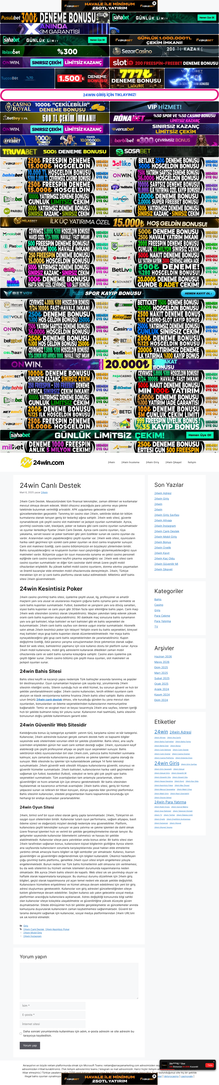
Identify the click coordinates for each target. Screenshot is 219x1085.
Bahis (157, 599)
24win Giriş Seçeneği (163, 769)
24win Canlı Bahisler (162, 750)
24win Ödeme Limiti (185, 815)
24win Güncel (178, 769)
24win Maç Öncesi (182, 785)
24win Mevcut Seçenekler (164, 789)
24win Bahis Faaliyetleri (164, 742)
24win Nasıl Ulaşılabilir (179, 794)
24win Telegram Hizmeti (183, 811)
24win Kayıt (161, 553)
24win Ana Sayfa (174, 738)
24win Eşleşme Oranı (183, 758)
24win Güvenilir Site (162, 777)
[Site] (54, 163)
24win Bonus (162, 542)
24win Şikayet (173, 462)
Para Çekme (162, 615)
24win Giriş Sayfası (166, 515)
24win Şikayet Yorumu (163, 827)
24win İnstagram (32, 936)
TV (156, 626)
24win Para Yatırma (170, 802)
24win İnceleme (130, 462)
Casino (158, 604)
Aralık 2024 (161, 689)
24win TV (158, 815)
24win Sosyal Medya (179, 807)
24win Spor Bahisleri (162, 811)
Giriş (25, 925)
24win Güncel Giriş (162, 773)
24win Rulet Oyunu (162, 807)
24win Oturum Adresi (163, 798)
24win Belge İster (161, 746)
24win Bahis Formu (183, 742)
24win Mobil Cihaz (184, 789)
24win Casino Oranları (181, 754)
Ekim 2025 (161, 667)
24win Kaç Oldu (164, 558)
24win (111, 462)
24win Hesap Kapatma (163, 781)
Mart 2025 (161, 672)
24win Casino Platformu (164, 758)
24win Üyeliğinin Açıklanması (178, 819)
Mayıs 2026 (161, 662)
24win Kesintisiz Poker (57, 929)
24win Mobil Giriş (32, 932)
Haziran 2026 (163, 656)
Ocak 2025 (161, 683)
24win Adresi (162, 493)
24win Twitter (169, 815)
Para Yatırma (162, 621)
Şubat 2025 (161, 678)
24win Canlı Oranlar (162, 754)
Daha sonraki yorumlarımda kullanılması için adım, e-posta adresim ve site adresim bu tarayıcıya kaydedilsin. (78, 1033)
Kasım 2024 (162, 694)
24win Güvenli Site (180, 777)
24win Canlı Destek (33, 929)
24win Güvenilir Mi (166, 564)
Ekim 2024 (161, 700)
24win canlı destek (49, 699)
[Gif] (109, 222)
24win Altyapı (163, 520)
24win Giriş (152, 462)
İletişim (192, 462)
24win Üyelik (162, 547)
